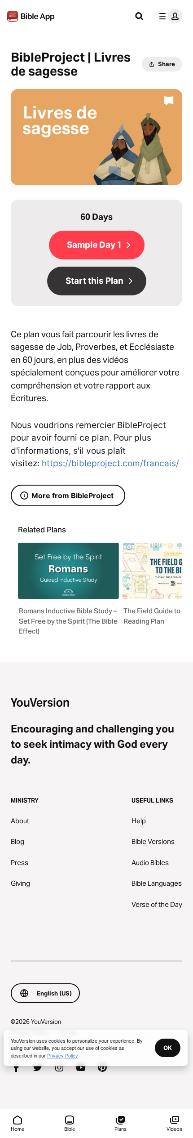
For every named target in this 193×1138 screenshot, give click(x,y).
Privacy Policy (62, 1055)
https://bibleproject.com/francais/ (110, 463)
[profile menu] (169, 16)
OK (167, 1047)
